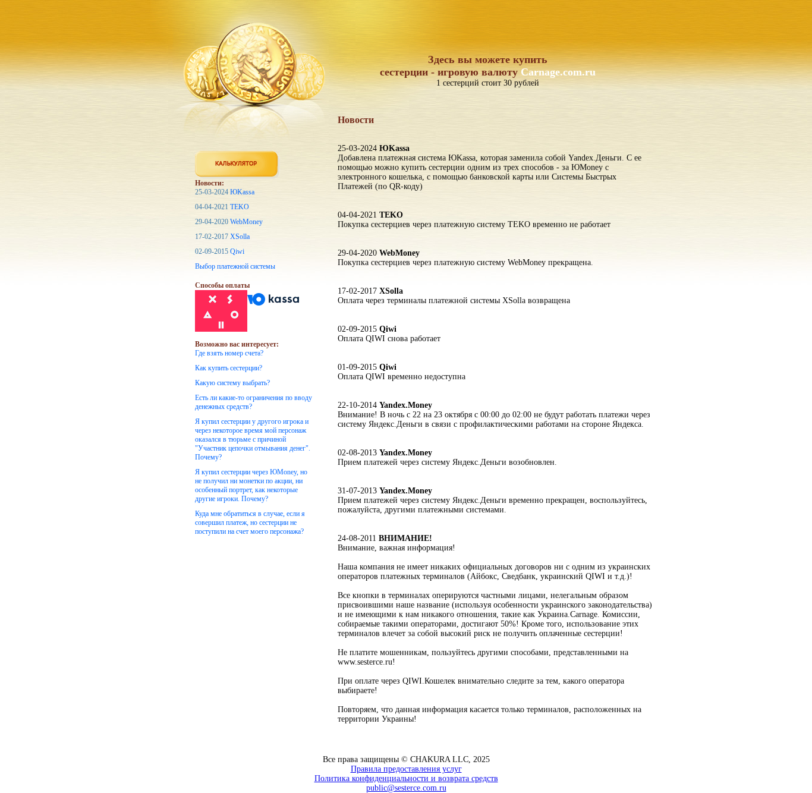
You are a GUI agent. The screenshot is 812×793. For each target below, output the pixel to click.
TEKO (239, 207)
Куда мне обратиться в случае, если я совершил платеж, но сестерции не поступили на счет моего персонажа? (250, 522)
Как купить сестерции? (228, 368)
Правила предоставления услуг (406, 768)
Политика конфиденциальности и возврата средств (406, 778)
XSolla (240, 236)
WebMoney (246, 222)
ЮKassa (242, 192)
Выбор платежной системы (235, 266)
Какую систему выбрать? (232, 383)
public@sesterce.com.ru (406, 787)
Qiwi (237, 251)
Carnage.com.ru (558, 72)
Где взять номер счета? (229, 353)
